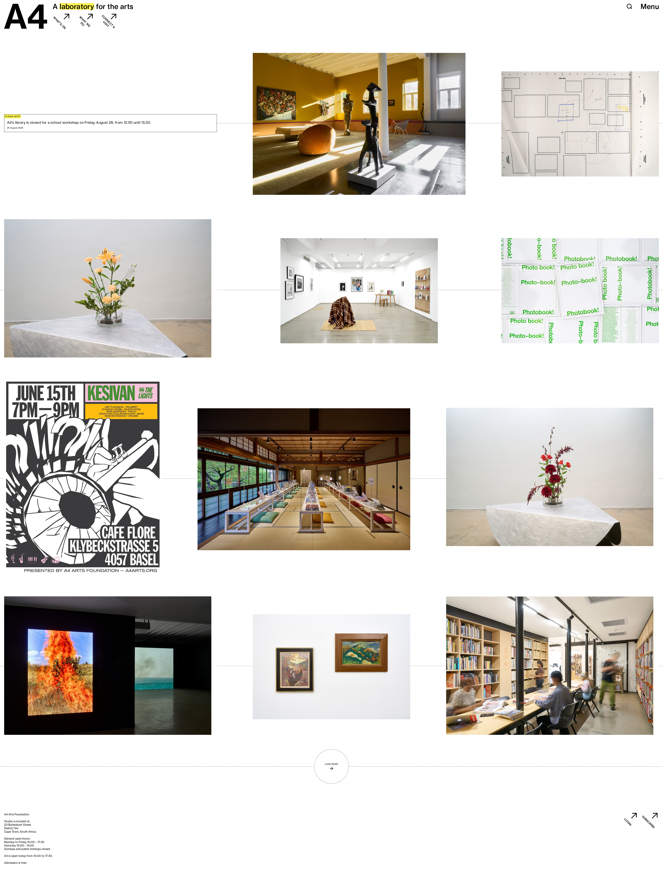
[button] (629, 6)
